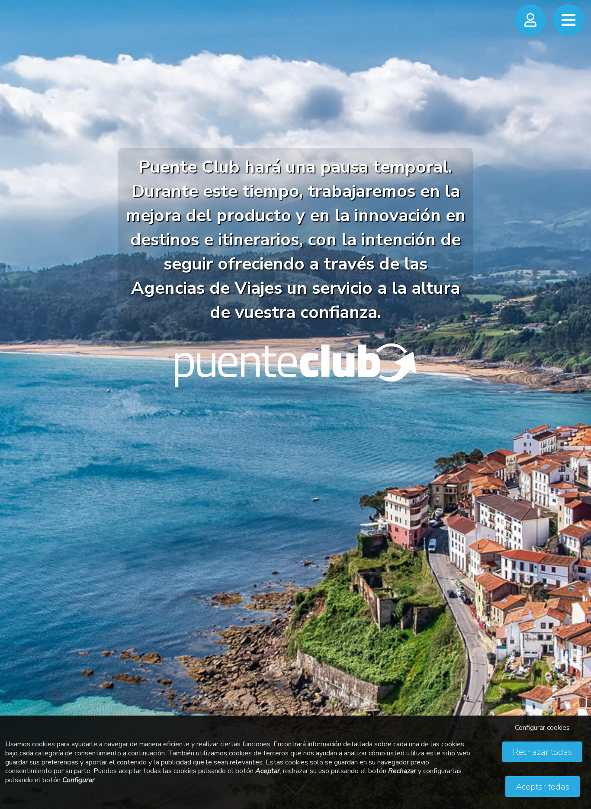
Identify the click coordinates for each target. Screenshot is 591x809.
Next (575, 395)
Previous (15, 395)
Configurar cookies (542, 727)
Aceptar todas (542, 787)
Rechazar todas (542, 752)
